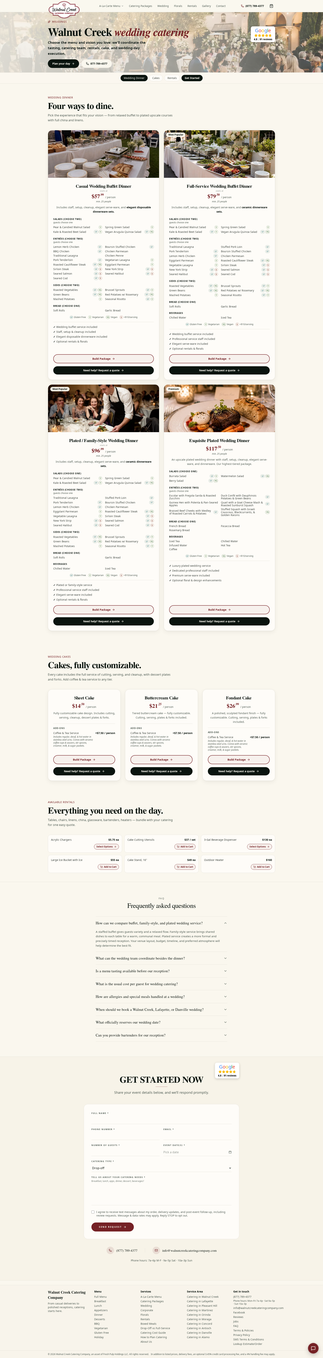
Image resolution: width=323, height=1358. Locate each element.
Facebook (239, 1312)
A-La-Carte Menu (109, 6)
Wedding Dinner (134, 78)
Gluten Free (101, 1332)
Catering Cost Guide (153, 1332)
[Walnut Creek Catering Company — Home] (64, 10)
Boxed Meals (148, 1323)
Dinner (98, 1314)
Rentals (192, 6)
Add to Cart (187, 846)
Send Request (110, 1226)
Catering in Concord (199, 1323)
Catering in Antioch (199, 1328)
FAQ (235, 1326)
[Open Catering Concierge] (313, 1348)
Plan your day (61, 63)
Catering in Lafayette (200, 1301)
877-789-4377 (98, 63)
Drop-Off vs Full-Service (155, 1328)
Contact (221, 6)
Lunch (98, 1305)
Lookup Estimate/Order (247, 1344)
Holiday (99, 1337)
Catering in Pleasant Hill (202, 1305)
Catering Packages (140, 6)
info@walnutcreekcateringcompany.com (258, 1308)
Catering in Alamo (198, 1337)
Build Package (101, 358)
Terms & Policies (243, 1330)
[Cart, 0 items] (271, 6)
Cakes (156, 78)
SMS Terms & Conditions (248, 1339)
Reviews (238, 1317)
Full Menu (100, 1296)
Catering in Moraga (199, 1319)
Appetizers (101, 1310)
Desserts (99, 1319)
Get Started (192, 78)
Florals (178, 6)
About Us (146, 1341)
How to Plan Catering (154, 1337)
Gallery (206, 6)
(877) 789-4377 (242, 1296)
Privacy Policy (241, 1335)
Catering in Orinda (198, 1314)
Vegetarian (101, 1328)
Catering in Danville (199, 1332)
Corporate (147, 1310)
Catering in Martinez (200, 1310)
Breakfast (100, 1301)
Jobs (236, 1321)
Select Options (104, 846)
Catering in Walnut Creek (203, 1296)
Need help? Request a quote (101, 370)
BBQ (97, 1323)
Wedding (163, 6)
